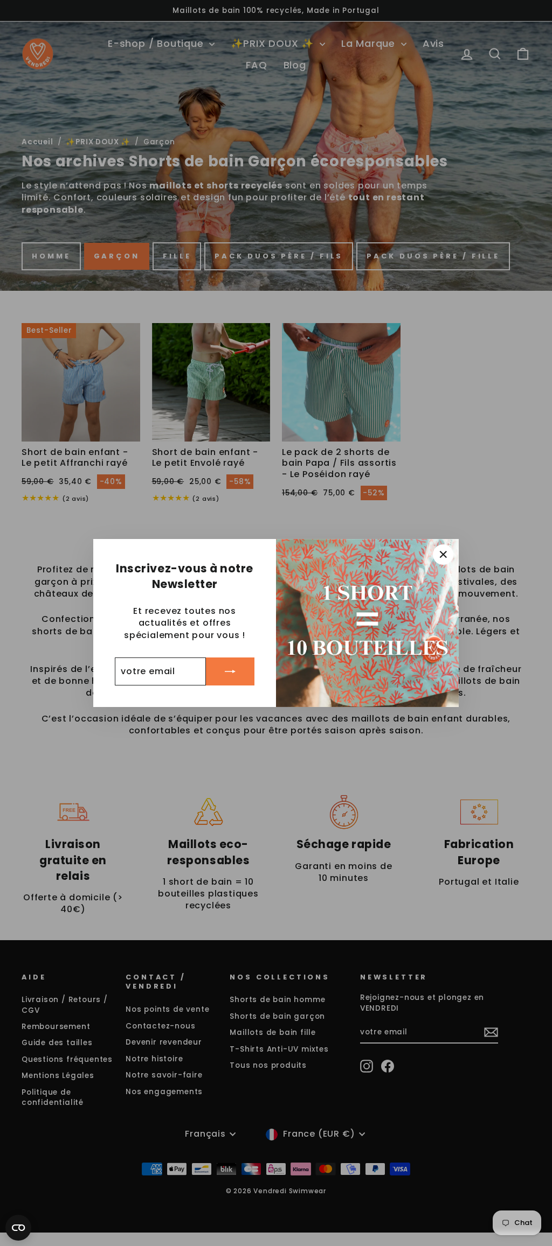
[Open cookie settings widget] (18, 1228)
